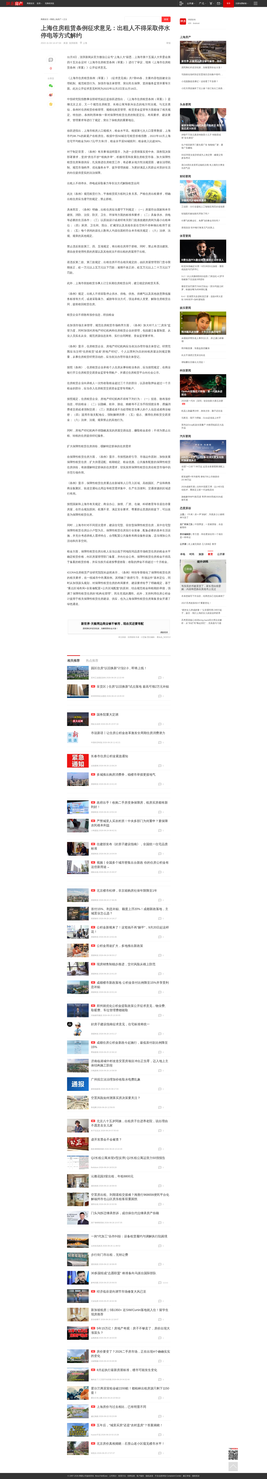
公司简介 (113, 1476)
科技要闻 (185, 370)
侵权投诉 (195, 1476)
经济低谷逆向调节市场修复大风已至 (121, 1291)
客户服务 (140, 1476)
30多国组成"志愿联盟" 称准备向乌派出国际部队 (123, 1273)
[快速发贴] (51, 60)
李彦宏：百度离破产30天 (193, 588)
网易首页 (30, 3)
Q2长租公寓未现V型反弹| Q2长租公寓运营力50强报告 (128, 1158)
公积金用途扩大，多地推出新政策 (120, 945)
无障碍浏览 (49, 3)
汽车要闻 (185, 436)
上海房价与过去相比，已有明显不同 (121, 1406)
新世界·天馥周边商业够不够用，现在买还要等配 (112, 623)
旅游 (201, 554)
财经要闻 (185, 176)
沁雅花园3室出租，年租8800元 (112, 1176)
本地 (182, 554)
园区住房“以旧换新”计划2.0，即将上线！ (119, 668)
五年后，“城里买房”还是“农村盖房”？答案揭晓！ (130, 1425)
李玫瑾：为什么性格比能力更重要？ (198, 561)
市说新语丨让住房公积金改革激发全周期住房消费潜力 (128, 733)
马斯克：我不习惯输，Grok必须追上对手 (201, 418)
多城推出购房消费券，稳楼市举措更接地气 (126, 774)
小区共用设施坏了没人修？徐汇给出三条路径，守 (203, 88)
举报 (168, 43)
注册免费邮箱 (241, 3)
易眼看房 (164, 632)
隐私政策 (149, 1476)
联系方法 (122, 1476)
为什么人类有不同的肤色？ (194, 574)
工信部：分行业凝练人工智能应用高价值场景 (203, 206)
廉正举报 (186, 1476)
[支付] (211, 3)
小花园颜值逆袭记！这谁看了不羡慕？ (199, 81)
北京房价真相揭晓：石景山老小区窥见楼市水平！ (131, 1443)
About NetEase (101, 1476)
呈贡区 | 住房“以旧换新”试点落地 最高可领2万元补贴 (133, 686)
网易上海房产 (55, 19)
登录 (228, 3)
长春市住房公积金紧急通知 (109, 756)
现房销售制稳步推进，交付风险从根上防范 (126, 964)
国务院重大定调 (107, 714)
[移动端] (181, 3)
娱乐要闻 (185, 307)
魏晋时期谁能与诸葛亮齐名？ (195, 581)
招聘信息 (131, 1476)
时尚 (191, 554)
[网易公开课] (191, 3)
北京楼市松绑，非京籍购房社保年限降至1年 (127, 890)
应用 (38, 3)
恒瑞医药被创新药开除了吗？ (195, 213)
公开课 (221, 554)
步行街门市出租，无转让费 (109, 1254)
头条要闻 (185, 104)
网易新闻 (192, 20)
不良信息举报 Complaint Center (168, 1476)
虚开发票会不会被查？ (106, 1139)
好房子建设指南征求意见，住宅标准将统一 (120, 1024)
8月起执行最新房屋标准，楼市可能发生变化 (127, 1370)
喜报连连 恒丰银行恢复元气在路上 (197, 227)
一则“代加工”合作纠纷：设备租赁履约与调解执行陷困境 (129, 1236)
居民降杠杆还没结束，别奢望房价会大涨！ (100, 628)
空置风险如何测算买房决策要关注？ (115, 1098)
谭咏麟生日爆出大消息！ (193, 362)
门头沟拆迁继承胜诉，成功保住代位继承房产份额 (125, 1213)
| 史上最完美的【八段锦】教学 (198, 544)
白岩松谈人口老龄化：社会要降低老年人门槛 (203, 567)
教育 (210, 554)
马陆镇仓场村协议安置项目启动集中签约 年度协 (203, 74)
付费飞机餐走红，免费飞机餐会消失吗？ (200, 220)
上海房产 (185, 37)
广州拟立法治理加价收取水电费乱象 (115, 1079)
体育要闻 (185, 235)
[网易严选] (202, 3)
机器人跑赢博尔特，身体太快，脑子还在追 (201, 411)
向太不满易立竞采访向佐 (193, 355)
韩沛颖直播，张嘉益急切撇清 (195, 348)
